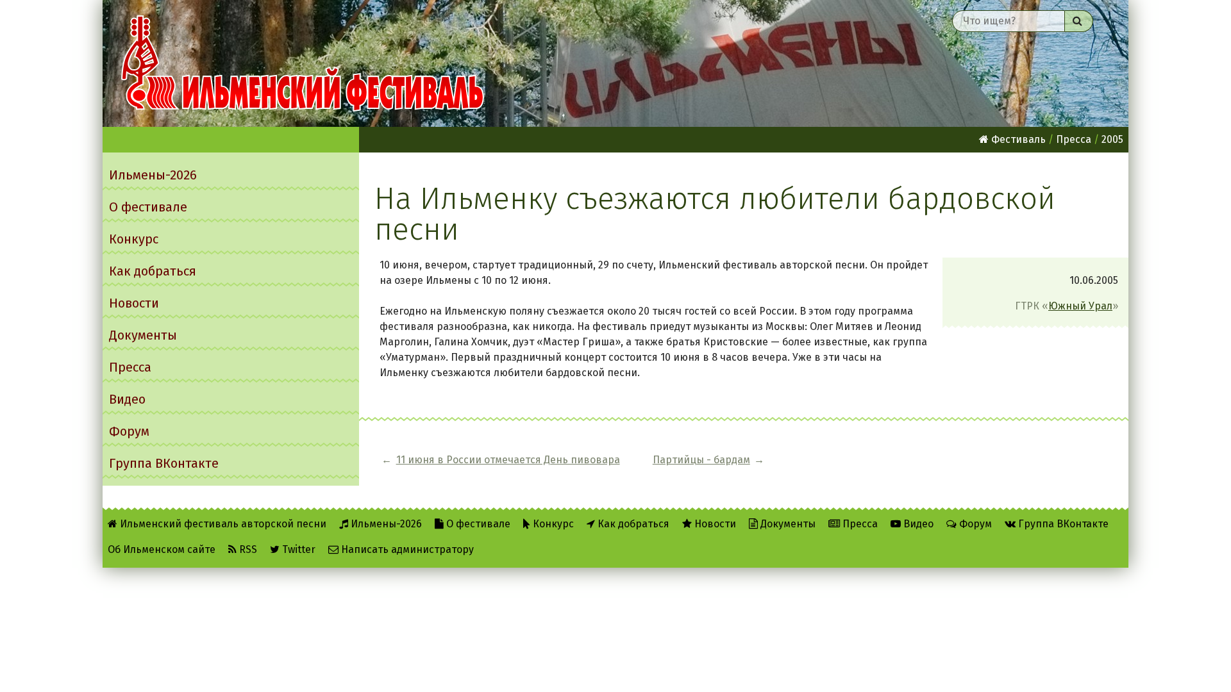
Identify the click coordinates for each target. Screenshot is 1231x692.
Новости (134, 303)
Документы (143, 335)
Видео (127, 399)
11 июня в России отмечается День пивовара (508, 460)
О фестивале (148, 207)
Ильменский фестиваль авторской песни (302, 63)
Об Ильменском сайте (161, 549)
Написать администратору (406, 549)
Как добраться (152, 271)
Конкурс (133, 239)
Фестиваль (1017, 139)
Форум (129, 431)
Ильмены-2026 (153, 175)
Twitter (297, 549)
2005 (1112, 139)
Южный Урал (1080, 306)
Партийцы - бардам (701, 460)
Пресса (130, 367)
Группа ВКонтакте (164, 463)
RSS (247, 549)
